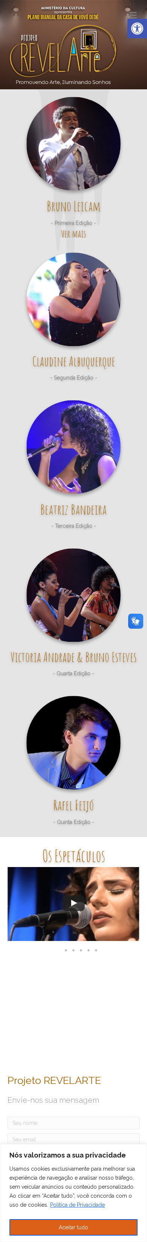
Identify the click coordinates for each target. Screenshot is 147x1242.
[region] (73, 1193)
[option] (73, 906)
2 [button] (73, 950)
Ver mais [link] (73, 234)
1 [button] (66, 950)
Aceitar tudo (73, 1227)
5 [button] (96, 950)
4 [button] (88, 950)
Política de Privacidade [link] (77, 1205)
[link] (137, 28)
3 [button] (81, 950)
